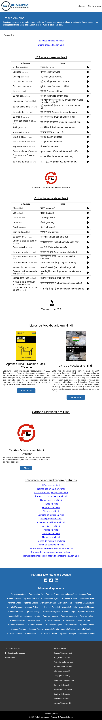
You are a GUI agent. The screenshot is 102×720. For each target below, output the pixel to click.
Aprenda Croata (65, 603)
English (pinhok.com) (61, 648)
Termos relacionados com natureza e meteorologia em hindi (51, 556)
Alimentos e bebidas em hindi (51, 522)
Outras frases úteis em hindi (51, 45)
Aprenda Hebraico (86, 611)
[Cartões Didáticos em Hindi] (26, 447)
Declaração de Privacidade (15, 653)
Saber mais (26, 390)
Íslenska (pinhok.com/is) (62, 703)
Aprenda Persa (70, 625)
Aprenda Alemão (36, 594)
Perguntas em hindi (51, 507)
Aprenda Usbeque (68, 633)
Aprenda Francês (15, 611)
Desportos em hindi (51, 533)
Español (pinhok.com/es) (63, 667)
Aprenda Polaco (87, 625)
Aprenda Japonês (52, 620)
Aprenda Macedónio (17, 625)
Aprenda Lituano (85, 620)
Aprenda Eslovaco (14, 607)
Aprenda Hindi (9, 35)
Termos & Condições (12, 648)
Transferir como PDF (51, 309)
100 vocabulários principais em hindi (51, 493)
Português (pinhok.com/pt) (63, 662)
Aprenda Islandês (17, 620)
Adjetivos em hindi (51, 526)
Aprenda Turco (31, 633)
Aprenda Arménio (68, 594)
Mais (26, 468)
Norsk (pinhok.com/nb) (62, 699)
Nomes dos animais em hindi (51, 489)
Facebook (48, 714)
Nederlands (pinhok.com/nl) (64, 680)
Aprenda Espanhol (52, 607)
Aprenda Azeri (85, 594)
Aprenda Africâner (18, 594)
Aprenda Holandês (32, 616)
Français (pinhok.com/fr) (62, 657)
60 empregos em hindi (51, 519)
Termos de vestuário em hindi (51, 541)
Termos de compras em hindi (51, 545)
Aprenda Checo (14, 603)
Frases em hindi (51, 504)
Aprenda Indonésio (69, 616)
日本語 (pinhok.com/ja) (62, 676)
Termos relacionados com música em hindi (51, 552)
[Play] (88, 67)
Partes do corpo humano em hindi (51, 496)
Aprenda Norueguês (53, 625)
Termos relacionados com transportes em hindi (51, 548)
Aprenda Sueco (68, 629)
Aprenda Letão (69, 620)
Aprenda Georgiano (51, 611)
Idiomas (81, 6)
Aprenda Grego (68, 611)
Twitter (55, 714)
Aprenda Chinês (31, 603)
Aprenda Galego (33, 611)
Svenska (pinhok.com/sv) (63, 690)
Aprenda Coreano (48, 603)
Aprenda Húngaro (50, 616)
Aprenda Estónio (69, 607)
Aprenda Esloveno (33, 607)
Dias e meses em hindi (51, 500)
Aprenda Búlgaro (51, 598)
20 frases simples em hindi (51, 41)
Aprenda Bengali (14, 598)
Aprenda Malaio (35, 625)
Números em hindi (51, 485)
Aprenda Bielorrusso (33, 598)
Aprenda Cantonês (69, 598)
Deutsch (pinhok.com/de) (63, 653)
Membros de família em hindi (51, 515)
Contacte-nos (94, 6)
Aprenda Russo (36, 629)
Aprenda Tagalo (84, 629)
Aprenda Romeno (18, 629)
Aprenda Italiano (35, 620)
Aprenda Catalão (87, 598)
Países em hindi (51, 530)
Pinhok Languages (42, 717)
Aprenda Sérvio (52, 629)
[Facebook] (45, 580)
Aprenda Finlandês (87, 607)
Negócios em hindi (51, 537)
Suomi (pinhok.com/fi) (61, 685)
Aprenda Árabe (52, 594)
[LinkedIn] (56, 580)
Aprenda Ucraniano (49, 633)
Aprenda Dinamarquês (84, 603)
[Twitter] (51, 580)
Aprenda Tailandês (15, 633)
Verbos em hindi (51, 511)
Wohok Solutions (66, 717)
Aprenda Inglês (86, 616)
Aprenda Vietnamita (86, 633)
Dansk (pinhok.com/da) (62, 694)
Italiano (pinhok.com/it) (62, 671)
